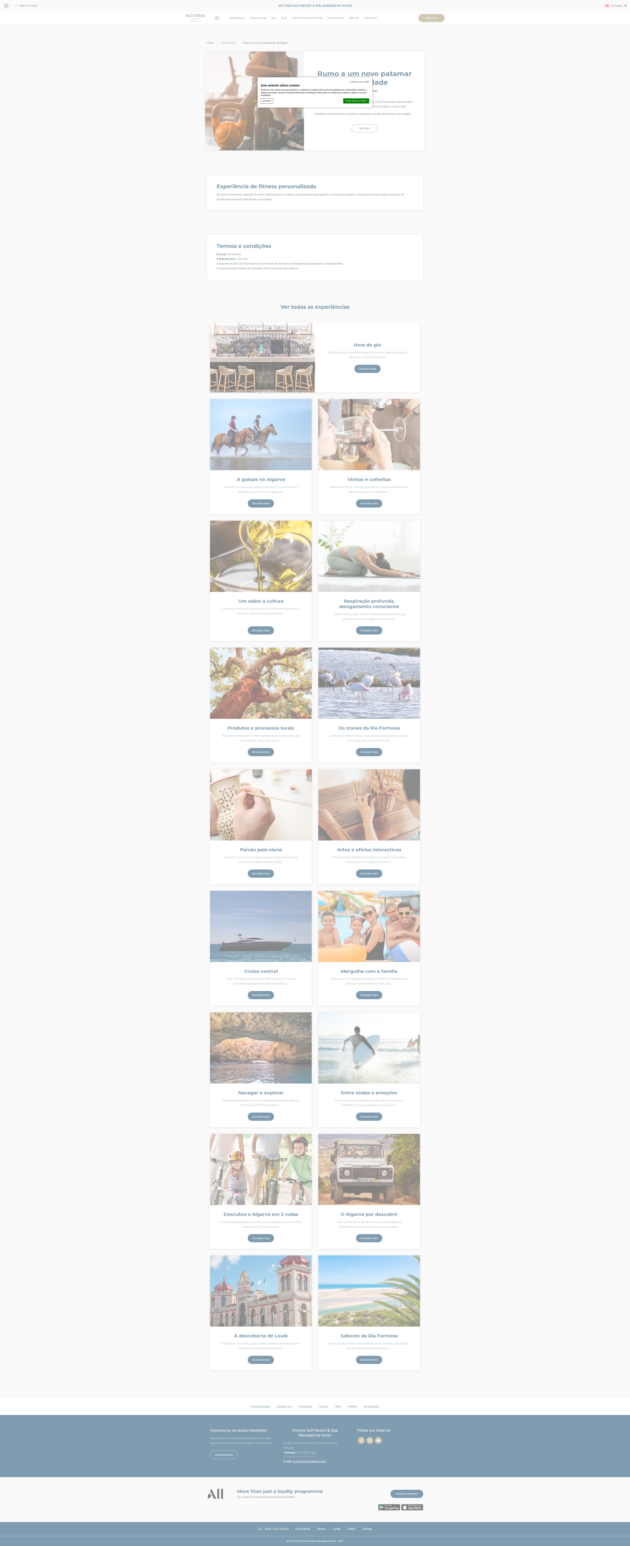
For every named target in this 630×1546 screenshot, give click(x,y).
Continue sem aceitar (359, 82)
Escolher (267, 101)
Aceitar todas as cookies (356, 101)
